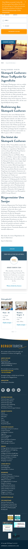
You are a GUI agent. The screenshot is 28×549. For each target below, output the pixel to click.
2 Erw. (6, 20)
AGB (18, 546)
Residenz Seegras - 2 (20, 314)
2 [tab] (15, 332)
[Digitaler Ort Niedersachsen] (19, 524)
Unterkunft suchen (14, 31)
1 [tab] (13, 332)
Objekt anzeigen (7, 322)
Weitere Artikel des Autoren (14, 286)
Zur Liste (12, 249)
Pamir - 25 (6, 313)
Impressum (4, 546)
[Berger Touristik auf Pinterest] (13, 390)
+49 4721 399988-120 (6, 365)
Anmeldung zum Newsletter (7, 382)
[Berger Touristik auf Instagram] (3, 390)
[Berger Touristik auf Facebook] (8, 390)
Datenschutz (11, 546)
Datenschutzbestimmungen (9, 10)
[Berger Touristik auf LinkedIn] (19, 390)
